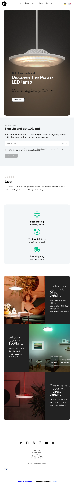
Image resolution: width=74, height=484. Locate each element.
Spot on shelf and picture (59, 362)
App (37, 449)
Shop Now (18, 100)
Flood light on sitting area (60, 359)
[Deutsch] (65, 4)
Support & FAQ (37, 452)
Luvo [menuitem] (20, 3)
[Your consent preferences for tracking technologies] (70, 475)
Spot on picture (56, 356)
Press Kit (37, 454)
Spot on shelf (55, 366)
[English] (70, 4)
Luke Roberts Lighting (39, 463)
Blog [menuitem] (41, 3)
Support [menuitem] (49, 3)
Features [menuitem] (29, 3)
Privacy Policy (41, 149)
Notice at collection (25, 481)
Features (37, 451)
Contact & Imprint (37, 458)
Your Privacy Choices (43, 481)
